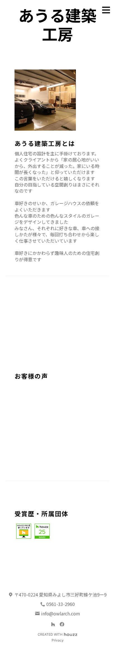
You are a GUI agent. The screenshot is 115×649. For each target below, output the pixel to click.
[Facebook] (62, 624)
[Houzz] (53, 624)
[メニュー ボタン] (106, 10)
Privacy (58, 640)
